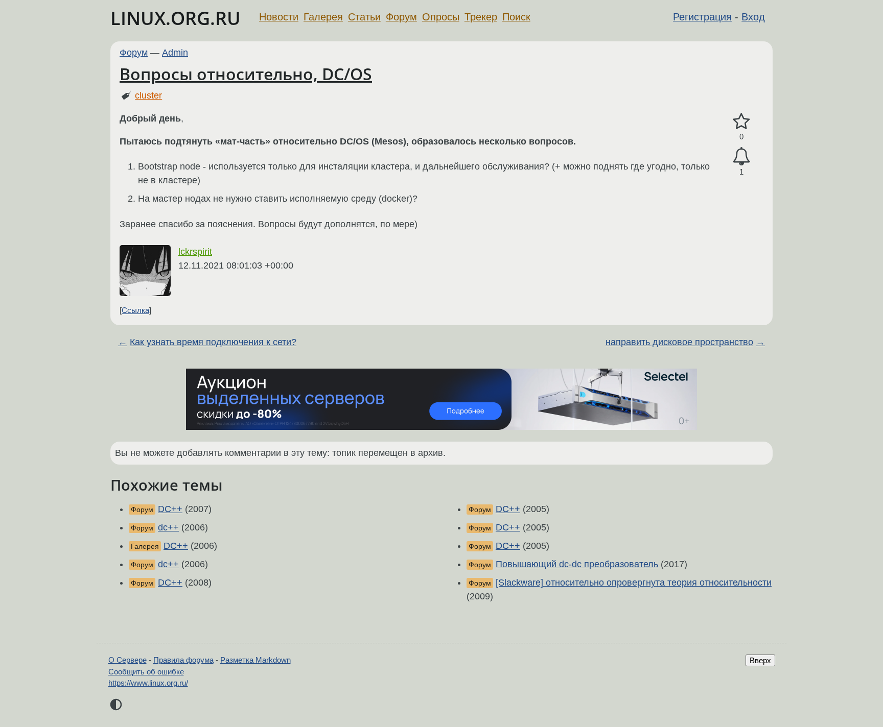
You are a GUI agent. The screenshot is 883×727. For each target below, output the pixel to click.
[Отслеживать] (741, 156)
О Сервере (127, 660)
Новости (278, 16)
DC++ (170, 509)
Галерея (323, 16)
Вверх (760, 660)
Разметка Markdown (255, 660)
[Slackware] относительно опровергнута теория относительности (634, 582)
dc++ (168, 527)
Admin (175, 52)
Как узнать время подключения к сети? (213, 342)
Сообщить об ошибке (146, 671)
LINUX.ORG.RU (175, 18)
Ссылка (135, 310)
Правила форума (183, 660)
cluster (148, 95)
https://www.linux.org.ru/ (148, 682)
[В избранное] (741, 121)
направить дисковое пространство (679, 342)
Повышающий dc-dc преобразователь (577, 564)
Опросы (440, 16)
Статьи (364, 16)
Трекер (480, 16)
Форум (401, 16)
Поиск (516, 16)
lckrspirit (195, 252)
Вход (753, 16)
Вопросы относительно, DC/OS (246, 74)
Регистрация (702, 16)
